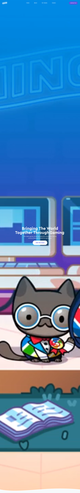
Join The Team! (40, 242)
